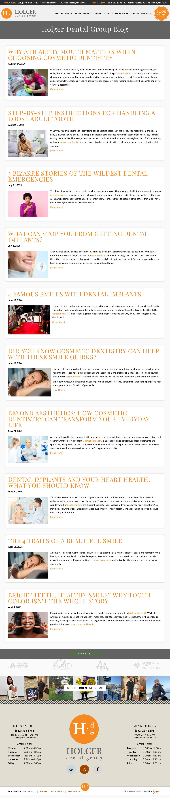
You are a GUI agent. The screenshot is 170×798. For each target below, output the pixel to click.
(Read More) (56, 89)
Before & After (121, 14)
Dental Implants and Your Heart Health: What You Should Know (79, 482)
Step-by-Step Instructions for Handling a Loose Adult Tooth (81, 116)
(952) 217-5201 (114, 3)
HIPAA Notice (74, 791)
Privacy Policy (57, 791)
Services (107, 14)
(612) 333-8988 (25, 3)
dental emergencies (60, 195)
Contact (145, 14)
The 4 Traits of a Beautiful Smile (65, 541)
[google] (71, 769)
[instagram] (84, 769)
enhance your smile (101, 560)
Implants (87, 14)
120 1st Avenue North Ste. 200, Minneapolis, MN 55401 (60, 3)
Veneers (98, 14)
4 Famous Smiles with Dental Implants (74, 294)
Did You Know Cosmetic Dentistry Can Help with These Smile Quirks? (83, 354)
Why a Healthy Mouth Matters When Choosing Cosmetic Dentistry (71, 54)
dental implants (99, 255)
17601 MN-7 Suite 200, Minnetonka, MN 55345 (146, 3)
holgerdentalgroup (85, 687)
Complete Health (73, 14)
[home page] (18, 13)
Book (161, 12)
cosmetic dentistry (75, 376)
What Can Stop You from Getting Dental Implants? (78, 236)
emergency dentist (69, 142)
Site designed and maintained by (138, 791)
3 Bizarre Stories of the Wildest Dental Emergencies (78, 176)
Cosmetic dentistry (125, 73)
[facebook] (97, 769)
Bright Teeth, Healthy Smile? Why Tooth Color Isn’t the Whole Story (79, 598)
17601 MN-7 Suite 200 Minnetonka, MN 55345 (145, 736)
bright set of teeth (137, 613)
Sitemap (43, 791)
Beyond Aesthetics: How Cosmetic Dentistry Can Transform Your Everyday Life (79, 419)
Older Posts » (85, 654)
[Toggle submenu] (63, 14)
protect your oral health (82, 624)
